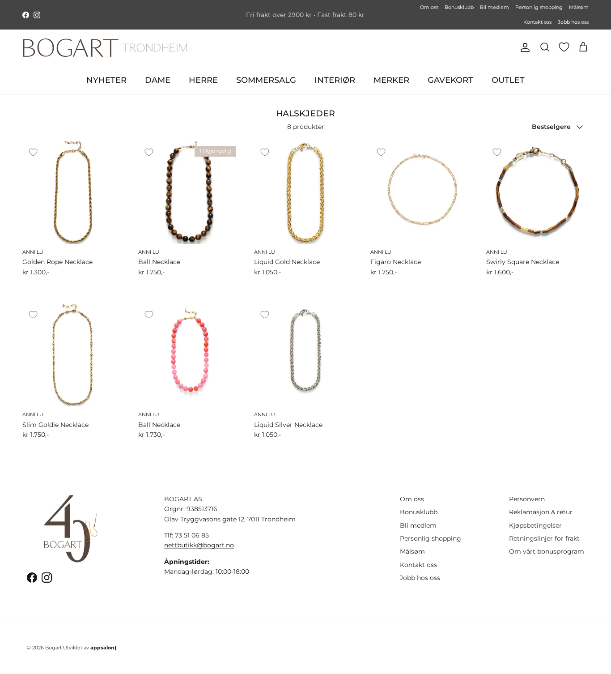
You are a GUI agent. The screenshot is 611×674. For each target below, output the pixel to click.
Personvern (527, 499)
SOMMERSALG (266, 80)
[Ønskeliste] (564, 47)
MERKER (391, 80)
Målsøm (579, 7)
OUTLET (508, 80)
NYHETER (106, 80)
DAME (157, 80)
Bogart (53, 647)
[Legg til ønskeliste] (33, 152)
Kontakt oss (537, 22)
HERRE (203, 80)
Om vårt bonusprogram (546, 551)
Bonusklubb (459, 7)
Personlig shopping (539, 7)
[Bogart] (105, 47)
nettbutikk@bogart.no (199, 545)
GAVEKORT (450, 80)
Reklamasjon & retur (541, 512)
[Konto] (523, 47)
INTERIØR (334, 80)
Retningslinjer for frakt (544, 538)
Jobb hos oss (573, 22)
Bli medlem (494, 7)
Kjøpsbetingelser (535, 525)
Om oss (429, 7)
